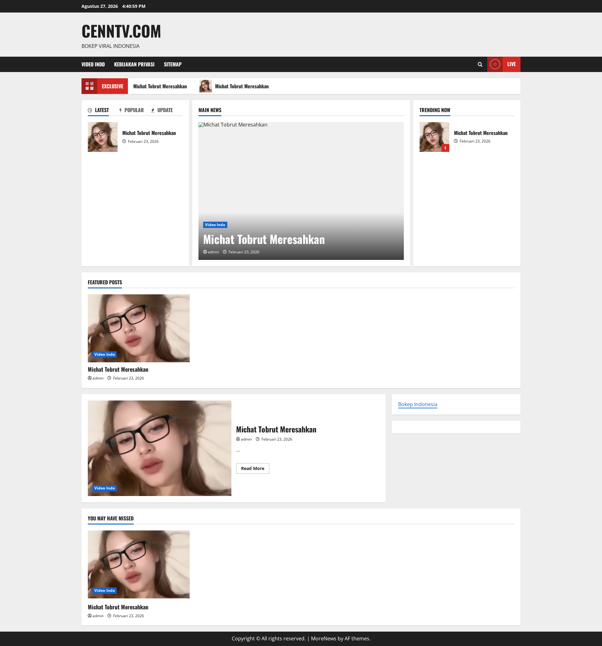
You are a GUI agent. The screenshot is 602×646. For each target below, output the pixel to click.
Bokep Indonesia (417, 404)
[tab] (103, 111)
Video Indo (93, 64)
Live (511, 64)
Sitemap (173, 64)
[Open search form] (480, 64)
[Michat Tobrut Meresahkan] (301, 191)
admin (213, 252)
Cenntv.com (121, 30)
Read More (255, 469)
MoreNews (323, 638)
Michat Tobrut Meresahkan (157, 86)
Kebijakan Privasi (134, 64)
